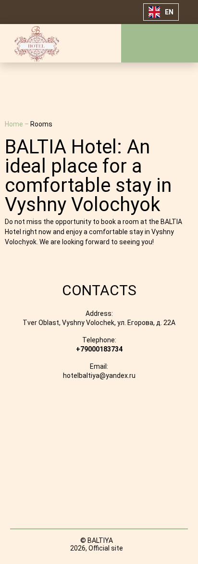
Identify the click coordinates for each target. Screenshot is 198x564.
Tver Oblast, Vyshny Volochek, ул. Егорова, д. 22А (99, 322)
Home (15, 124)
